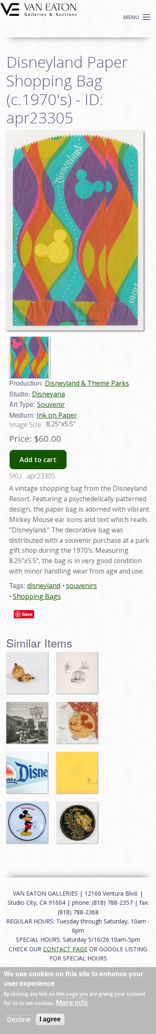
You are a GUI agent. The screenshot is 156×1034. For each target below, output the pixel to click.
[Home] (38, 8)
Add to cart (38, 459)
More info (72, 1002)
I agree (50, 1019)
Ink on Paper (57, 415)
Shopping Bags (37, 596)
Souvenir (51, 404)
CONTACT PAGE (65, 949)
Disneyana (48, 394)
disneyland (43, 585)
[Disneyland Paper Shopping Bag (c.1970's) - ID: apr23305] (31, 353)
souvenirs (81, 585)
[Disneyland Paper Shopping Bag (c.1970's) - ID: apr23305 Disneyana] (75, 229)
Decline (19, 1019)
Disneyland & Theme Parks (87, 383)
